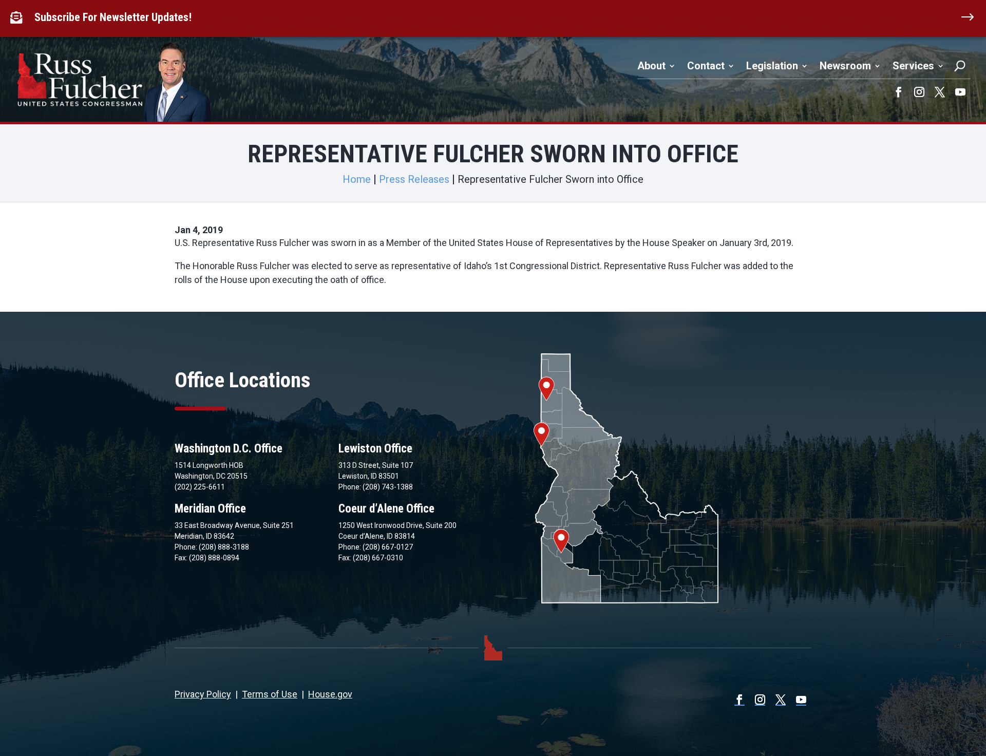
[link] (18, 17)
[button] (898, 92)
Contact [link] (706, 65)
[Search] (960, 65)
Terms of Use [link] (269, 694)
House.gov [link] (330, 694)
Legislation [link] (772, 65)
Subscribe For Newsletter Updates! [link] (113, 17)
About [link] (651, 65)
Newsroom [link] (845, 65)
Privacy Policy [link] (203, 694)
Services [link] (913, 65)
